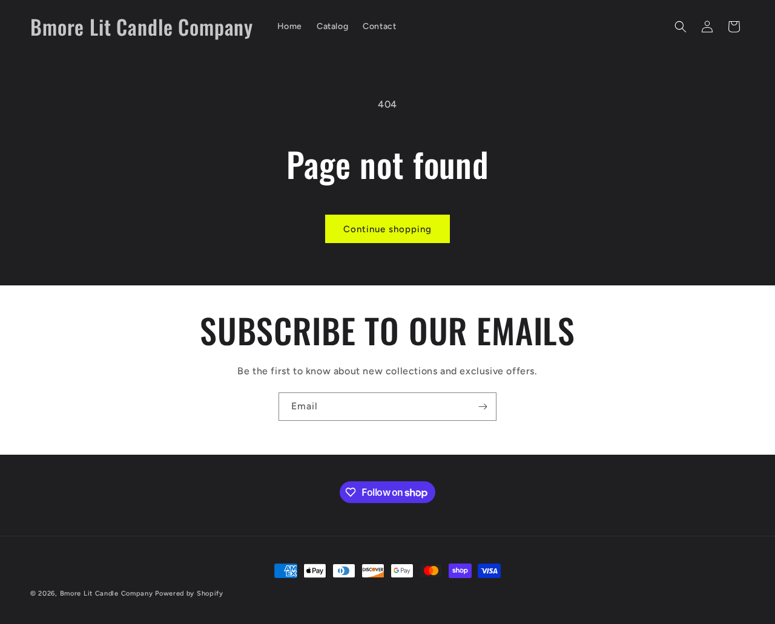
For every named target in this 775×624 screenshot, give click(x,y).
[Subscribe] (482, 406)
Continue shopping (387, 229)
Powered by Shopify (189, 593)
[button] (680, 26)
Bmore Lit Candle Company (106, 593)
